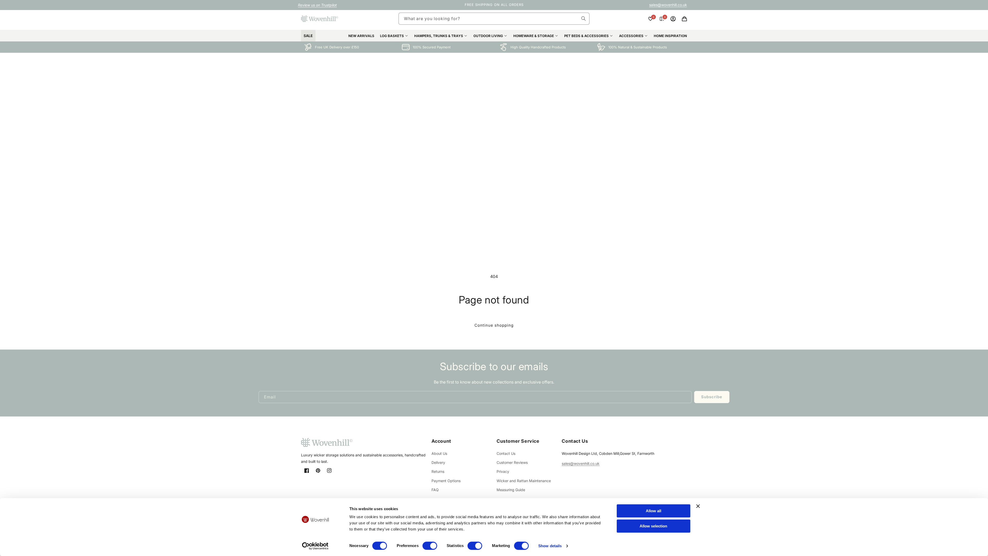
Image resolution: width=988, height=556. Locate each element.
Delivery (438, 462)
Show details (550, 546)
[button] (684, 18)
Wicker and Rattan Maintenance (524, 481)
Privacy (503, 471)
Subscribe (711, 396)
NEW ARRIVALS (361, 36)
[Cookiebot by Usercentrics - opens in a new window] (315, 546)
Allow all (653, 511)
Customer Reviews (512, 462)
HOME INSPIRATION (670, 36)
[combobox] (494, 18)
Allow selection (653, 526)
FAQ (435, 490)
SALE (308, 35)
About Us (439, 453)
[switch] (429, 546)
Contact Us (506, 453)
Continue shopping (494, 325)
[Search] (583, 18)
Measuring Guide (511, 490)
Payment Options (446, 481)
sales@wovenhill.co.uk (668, 5)
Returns (437, 471)
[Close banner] (698, 506)
